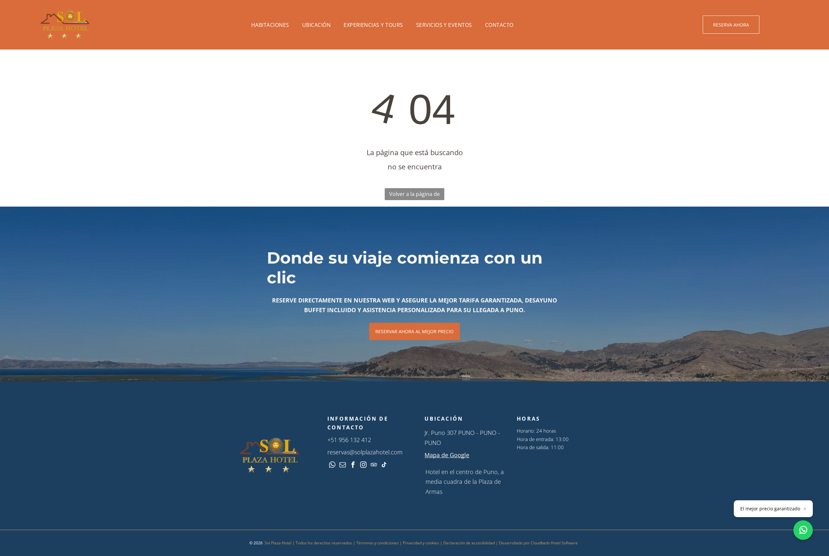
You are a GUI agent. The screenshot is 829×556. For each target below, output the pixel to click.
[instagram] (363, 465)
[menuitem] (270, 24)
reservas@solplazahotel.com (365, 452)
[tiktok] (384, 465)
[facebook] (353, 465)
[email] (342, 465)
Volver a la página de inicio (414, 195)
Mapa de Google (447, 455)
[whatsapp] (332, 465)
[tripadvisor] (374, 465)
